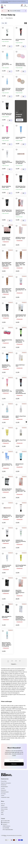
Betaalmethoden (4, 786)
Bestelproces (3, 784)
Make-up (3, 803)
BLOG (2, 814)
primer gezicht (6, 683)
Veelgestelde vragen (5, 797)
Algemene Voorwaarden (6, 783)
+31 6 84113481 (6, 820)
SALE (2, 812)
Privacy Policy (4, 781)
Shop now (19, 119)
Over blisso (3, 793)
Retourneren (3, 790)
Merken (2, 810)
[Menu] (2, 5)
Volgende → (14, 664)
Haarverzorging (4, 807)
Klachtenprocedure (5, 792)
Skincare (2, 805)
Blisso (5, 835)
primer (2, 672)
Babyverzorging (4, 809)
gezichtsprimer (4, 712)
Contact (2, 795)
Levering (3, 788)
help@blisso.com (6, 822)
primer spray (4, 678)
